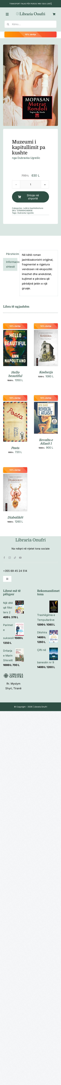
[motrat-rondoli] (30, 85)
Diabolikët (15, 517)
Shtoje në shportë (33, 197)
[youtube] (20, 557)
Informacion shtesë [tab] (11, 264)
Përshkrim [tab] (11, 253)
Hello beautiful (15, 374)
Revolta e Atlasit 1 (46, 441)
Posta (15, 448)
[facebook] (4, 557)
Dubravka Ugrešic (28, 157)
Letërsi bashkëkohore (33, 208)
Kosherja (46, 372)
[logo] (30, 12)
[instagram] (9, 557)
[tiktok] (15, 557)
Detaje (15, 352)
